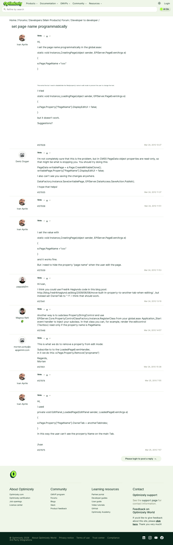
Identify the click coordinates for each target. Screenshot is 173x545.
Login (167, 3)
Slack (53, 505)
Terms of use (83, 537)
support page (149, 500)
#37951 (41, 367)
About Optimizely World (44, 537)
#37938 (41, 206)
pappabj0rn (22, 286)
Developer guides (99, 498)
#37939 (41, 270)
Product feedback (59, 508)
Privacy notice (66, 537)
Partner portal (98, 494)
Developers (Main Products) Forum (49, 20)
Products (32, 3)
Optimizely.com (16, 494)
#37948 (41, 330)
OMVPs (65, 3)
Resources (95, 3)
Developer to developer (84, 20)
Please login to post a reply (140, 458)
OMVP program (58, 494)
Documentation (49, 3)
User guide (97, 501)
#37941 (41, 301)
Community (80, 3)
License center (16, 505)
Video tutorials (98, 505)
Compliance (113, 537)
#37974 (41, 380)
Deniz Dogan (22, 161)
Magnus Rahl (22, 317)
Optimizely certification (19, 498)
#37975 (41, 450)
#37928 (41, 145)
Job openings (15, 501)
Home (12, 20)
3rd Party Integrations (20, 540)
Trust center (98, 537)
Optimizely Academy (101, 512)
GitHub (95, 508)
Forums (22, 20)
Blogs (53, 501)
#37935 (41, 192)
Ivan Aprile (22, 44)
